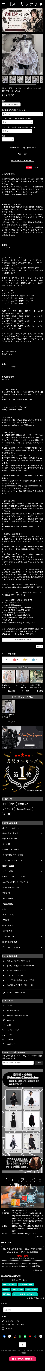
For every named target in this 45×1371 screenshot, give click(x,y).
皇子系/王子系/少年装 (10, 828)
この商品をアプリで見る (22, 639)
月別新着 (5, 920)
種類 (3, 101)
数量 (3, 136)
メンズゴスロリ (8, 915)
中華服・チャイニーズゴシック (14, 877)
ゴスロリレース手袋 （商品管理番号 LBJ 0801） (19, 127)
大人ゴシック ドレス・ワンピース (15, 882)
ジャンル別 (6, 844)
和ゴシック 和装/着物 (10, 888)
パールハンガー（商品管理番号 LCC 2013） (17, 119)
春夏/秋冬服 (7, 931)
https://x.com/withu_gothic (12, 602)
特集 (4, 909)
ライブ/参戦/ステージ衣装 (12, 855)
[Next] (42, 55)
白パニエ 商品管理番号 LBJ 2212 (13, 110)
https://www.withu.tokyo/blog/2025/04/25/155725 (22, 587)
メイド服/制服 (7, 898)
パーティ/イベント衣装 (11, 947)
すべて (6, 660)
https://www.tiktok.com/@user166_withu (18, 623)
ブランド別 (6, 893)
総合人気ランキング (10, 833)
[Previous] (3, 55)
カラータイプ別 (8, 936)
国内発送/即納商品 (9, 942)
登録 (39, 1063)
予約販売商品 (7, 904)
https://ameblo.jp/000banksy (13, 613)
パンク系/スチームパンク (12, 860)
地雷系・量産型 (8, 866)
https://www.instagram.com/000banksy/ (18, 425)
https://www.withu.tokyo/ (12, 410)
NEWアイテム (7, 926)
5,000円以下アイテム (10, 850)
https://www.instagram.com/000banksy (17, 607)
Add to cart (22, 154)
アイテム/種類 (7, 871)
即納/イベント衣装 (9, 839)
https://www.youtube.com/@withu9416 (17, 618)
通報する (39, 646)
